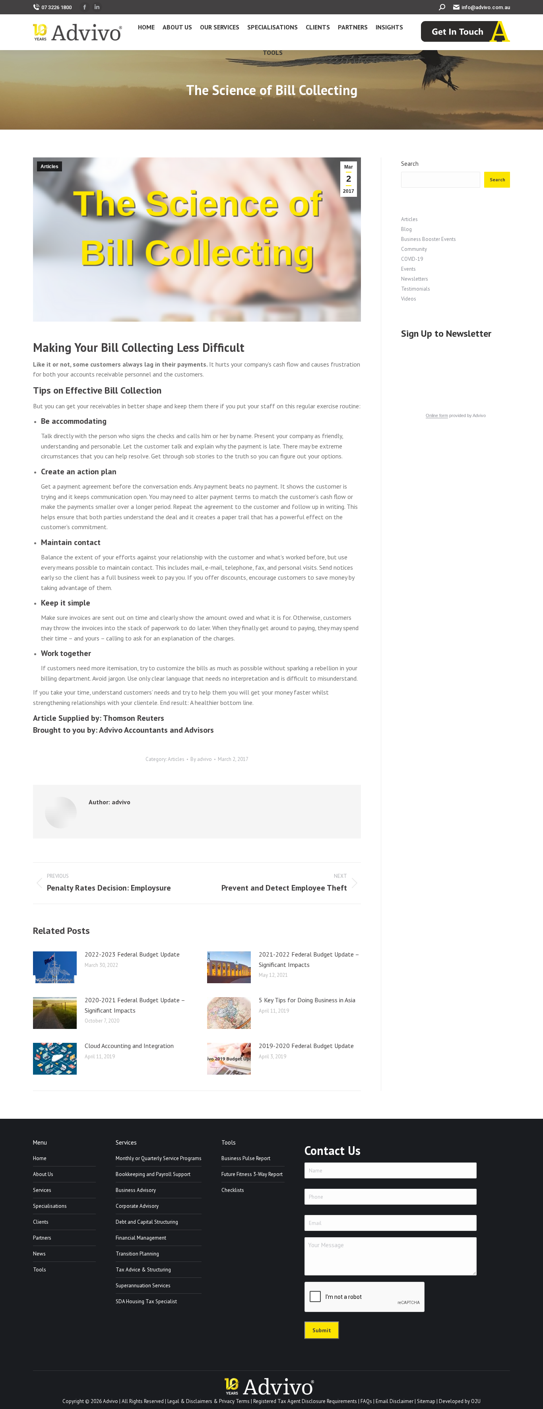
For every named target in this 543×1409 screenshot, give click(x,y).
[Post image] (55, 967)
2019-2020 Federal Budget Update (306, 1046)
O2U (476, 1401)
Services (42, 1190)
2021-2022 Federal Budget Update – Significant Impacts (309, 959)
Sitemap (426, 1401)
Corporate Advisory (137, 1206)
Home (40, 1158)
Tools (39, 1269)
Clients (40, 1222)
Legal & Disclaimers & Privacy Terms (208, 1401)
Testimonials (415, 288)
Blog (406, 229)
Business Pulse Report (245, 1158)
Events (408, 269)
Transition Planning (137, 1253)
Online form (437, 415)
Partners (42, 1237)
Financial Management (141, 1237)
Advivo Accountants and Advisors (156, 730)
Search (410, 163)
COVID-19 (412, 259)
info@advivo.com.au (486, 7)
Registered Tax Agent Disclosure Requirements (305, 1401)
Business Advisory (136, 1190)
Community (414, 249)
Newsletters (414, 279)
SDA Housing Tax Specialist (146, 1301)
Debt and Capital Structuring (147, 1222)
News (39, 1253)
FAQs (366, 1401)
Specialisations (50, 1206)
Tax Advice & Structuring (143, 1269)
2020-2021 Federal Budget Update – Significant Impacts (135, 1005)
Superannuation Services (143, 1285)
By (201, 759)
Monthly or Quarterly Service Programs (159, 1158)
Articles (49, 166)
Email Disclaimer (394, 1401)
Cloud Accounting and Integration (129, 1046)
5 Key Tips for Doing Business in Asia (307, 1000)
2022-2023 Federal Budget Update (132, 954)
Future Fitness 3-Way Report (252, 1174)
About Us (43, 1174)
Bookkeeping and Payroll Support (153, 1174)
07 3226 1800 (56, 7)
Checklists (232, 1190)
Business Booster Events (428, 239)
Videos (408, 298)
